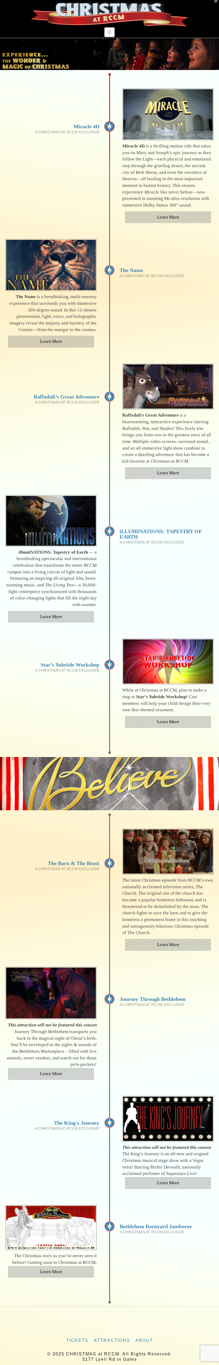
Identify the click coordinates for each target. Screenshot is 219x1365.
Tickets (77, 1340)
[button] (109, 32)
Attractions (112, 1340)
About (144, 1340)
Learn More (168, 217)
